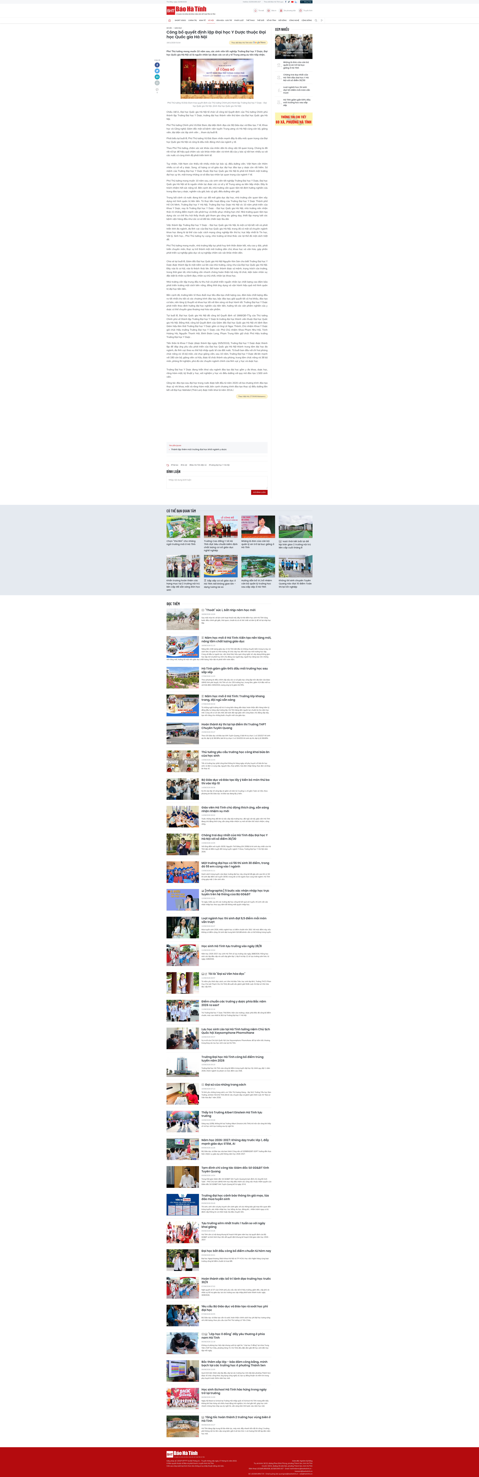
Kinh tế (202, 20)
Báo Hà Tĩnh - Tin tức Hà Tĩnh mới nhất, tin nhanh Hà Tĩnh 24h (192, 10)
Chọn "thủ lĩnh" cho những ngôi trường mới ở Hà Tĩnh (181, 542)
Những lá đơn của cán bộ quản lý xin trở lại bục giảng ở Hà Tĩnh (296, 65)
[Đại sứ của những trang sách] (183, 1094)
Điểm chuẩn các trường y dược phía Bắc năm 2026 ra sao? (233, 1003)
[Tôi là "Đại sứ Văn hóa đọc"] (183, 983)
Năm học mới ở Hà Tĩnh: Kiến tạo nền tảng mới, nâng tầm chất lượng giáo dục (236, 639)
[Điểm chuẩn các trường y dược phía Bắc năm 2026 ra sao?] (183, 1010)
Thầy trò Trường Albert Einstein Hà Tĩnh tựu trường (231, 1114)
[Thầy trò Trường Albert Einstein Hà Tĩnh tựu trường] (183, 1121)
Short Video (180, 20)
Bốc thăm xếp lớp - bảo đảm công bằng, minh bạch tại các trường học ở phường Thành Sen (234, 1363)
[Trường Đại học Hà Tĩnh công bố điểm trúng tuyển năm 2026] (183, 1066)
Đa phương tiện (290, 10)
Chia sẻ (157, 60)
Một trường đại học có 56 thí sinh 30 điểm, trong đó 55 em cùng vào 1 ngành (235, 864)
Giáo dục (178, 28)
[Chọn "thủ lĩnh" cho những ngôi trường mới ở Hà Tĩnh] (183, 527)
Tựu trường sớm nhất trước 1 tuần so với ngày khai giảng (233, 1225)
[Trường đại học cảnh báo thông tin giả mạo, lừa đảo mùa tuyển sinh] (183, 1204)
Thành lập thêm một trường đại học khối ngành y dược (199, 449)
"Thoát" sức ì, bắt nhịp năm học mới (230, 610)
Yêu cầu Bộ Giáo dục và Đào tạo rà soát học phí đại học (234, 1308)
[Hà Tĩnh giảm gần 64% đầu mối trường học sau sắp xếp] (183, 677)
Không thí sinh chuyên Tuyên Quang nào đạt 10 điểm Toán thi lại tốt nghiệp (295, 583)
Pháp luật (239, 20)
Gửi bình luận (259, 492)
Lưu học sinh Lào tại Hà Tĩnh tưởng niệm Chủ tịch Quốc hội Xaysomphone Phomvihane (235, 1031)
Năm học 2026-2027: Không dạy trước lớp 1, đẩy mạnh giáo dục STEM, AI (235, 1142)
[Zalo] (296, 2)
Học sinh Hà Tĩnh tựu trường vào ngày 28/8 (231, 946)
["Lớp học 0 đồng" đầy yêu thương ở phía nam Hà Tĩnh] (183, 1343)
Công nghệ (294, 20)
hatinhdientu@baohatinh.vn (300, 1469)
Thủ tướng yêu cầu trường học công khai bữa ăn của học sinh (235, 754)
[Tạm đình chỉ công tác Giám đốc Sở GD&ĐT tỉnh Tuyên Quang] (183, 1177)
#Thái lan (174, 465)
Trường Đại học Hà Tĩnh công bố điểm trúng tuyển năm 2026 (232, 1058)
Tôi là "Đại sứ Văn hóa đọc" (226, 974)
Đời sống (283, 20)
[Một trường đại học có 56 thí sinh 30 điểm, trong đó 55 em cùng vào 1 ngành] (183, 872)
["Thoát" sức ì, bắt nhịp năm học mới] (183, 619)
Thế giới (260, 20)
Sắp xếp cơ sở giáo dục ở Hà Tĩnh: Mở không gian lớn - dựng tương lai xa (220, 583)
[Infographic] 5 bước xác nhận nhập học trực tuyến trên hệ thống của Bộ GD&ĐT (235, 892)
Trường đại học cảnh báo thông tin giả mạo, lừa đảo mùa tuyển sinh (235, 1197)
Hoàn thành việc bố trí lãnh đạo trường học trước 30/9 (236, 1280)
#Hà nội (184, 465)
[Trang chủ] (169, 20)
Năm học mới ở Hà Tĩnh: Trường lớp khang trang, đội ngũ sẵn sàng (233, 698)
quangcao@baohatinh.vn (288, 1474)
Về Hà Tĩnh (271, 20)
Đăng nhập (307, 2)
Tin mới (261, 10)
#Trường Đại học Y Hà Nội (219, 465)
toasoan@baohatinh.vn (303, 1471)
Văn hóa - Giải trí (224, 20)
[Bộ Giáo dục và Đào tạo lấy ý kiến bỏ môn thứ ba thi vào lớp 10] (183, 789)
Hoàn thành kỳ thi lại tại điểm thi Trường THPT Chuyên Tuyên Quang (233, 726)
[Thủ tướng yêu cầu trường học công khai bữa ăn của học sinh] (183, 761)
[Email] (157, 76)
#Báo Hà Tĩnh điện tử (197, 465)
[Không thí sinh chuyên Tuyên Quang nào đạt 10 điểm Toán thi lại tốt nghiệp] (295, 566)
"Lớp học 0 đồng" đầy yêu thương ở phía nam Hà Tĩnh (233, 1336)
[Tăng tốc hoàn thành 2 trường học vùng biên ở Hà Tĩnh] (183, 1426)
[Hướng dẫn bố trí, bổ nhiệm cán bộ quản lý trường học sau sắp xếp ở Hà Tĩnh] (258, 566)
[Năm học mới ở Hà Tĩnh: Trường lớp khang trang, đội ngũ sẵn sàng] (183, 705)
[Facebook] (286, 2)
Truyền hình (307, 10)
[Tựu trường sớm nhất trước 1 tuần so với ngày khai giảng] (183, 1232)
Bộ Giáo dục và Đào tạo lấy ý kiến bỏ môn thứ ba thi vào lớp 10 (295, 53)
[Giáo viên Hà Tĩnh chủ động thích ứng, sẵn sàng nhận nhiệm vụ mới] (183, 816)
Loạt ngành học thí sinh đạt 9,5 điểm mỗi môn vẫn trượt (296, 90)
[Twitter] (157, 70)
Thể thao (250, 20)
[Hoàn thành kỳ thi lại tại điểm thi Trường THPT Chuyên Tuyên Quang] (183, 733)
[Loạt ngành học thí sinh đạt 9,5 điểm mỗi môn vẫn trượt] (183, 927)
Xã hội (211, 20)
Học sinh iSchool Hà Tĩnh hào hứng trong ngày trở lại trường (234, 1391)
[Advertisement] (217, 418)
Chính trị (192, 20)
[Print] (157, 82)
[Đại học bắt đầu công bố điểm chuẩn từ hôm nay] (183, 1260)
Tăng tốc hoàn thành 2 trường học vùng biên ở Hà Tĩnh (236, 1419)
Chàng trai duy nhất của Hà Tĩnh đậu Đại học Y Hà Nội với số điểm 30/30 (296, 77)
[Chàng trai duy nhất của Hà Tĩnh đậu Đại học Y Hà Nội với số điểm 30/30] (183, 844)
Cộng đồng (307, 20)
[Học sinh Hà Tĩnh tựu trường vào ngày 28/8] (183, 955)
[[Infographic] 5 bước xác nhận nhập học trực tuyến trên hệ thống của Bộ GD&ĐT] (183, 900)
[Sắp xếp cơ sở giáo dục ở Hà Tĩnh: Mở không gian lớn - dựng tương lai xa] (221, 566)
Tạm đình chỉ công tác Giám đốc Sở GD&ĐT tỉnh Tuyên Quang (235, 1169)
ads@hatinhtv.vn (306, 1474)
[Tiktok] (289, 2)
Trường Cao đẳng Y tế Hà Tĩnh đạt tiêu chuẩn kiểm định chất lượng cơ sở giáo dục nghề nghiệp (221, 545)
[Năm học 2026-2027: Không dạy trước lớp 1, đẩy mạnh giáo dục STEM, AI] (183, 1149)
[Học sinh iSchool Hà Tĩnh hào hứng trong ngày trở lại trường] (183, 1398)
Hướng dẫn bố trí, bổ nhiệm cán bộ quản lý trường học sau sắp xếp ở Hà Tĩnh (256, 583)
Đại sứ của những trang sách (225, 1085)
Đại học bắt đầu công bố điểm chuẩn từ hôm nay (236, 1251)
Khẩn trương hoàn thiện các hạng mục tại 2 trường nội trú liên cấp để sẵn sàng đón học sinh (183, 585)
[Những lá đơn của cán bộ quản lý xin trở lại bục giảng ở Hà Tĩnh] (258, 527)
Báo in (274, 10)
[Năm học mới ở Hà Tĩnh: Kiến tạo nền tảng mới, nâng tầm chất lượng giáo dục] (183, 647)
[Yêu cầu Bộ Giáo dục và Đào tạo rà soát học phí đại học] (183, 1315)
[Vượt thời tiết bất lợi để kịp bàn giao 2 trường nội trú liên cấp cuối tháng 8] (295, 527)
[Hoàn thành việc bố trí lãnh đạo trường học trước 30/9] (183, 1288)
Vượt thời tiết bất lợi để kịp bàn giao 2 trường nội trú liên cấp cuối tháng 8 (295, 544)
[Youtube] (292, 2)
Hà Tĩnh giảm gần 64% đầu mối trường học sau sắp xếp (296, 102)
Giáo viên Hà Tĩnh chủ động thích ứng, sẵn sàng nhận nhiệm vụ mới (235, 809)
